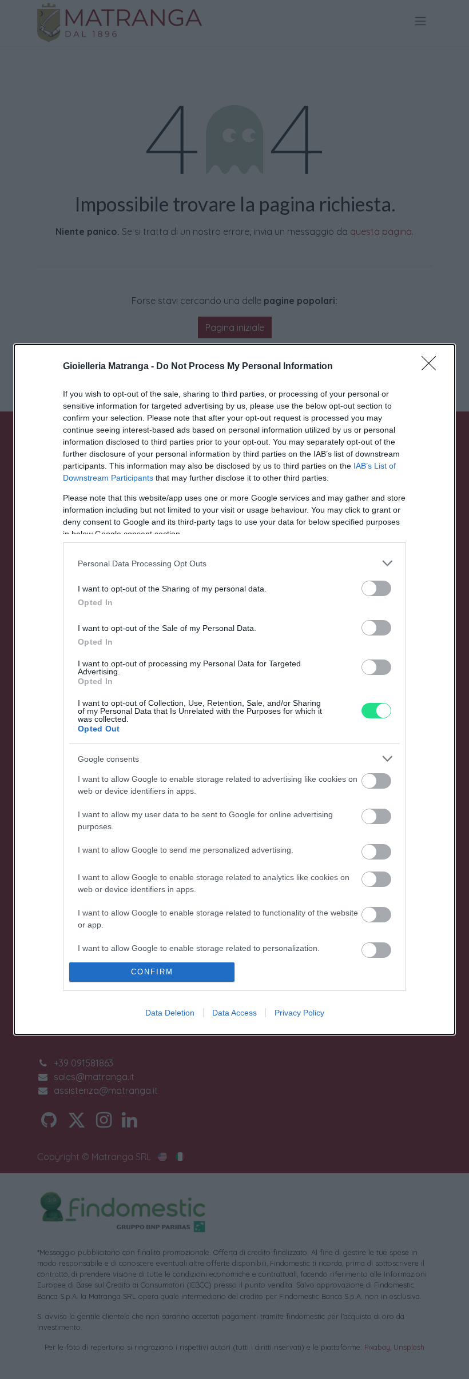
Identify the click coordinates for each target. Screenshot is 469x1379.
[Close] (432, 367)
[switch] (376, 588)
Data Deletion (169, 1012)
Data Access (234, 1012)
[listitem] (234, 563)
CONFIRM (152, 972)
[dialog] (234, 689)
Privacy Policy (299, 1012)
